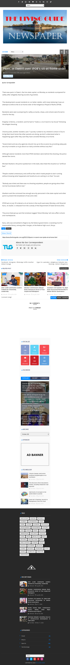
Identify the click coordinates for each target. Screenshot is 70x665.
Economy (36, 524)
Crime (22, 524)
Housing (42, 530)
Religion (39, 545)
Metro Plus (36, 536)
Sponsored (39, 548)
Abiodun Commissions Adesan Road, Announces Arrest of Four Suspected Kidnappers (34, 289)
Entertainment (25, 527)
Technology (31, 551)
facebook (65, 297)
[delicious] (50, 1)
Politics (23, 545)
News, (28, 73)
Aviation (33, 518)
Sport (47, 548)
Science (23, 548)
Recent (35, 378)
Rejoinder (31, 545)
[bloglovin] (33, 1)
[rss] (40, 1)
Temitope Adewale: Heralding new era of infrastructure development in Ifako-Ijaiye (39, 618)
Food (22, 530)
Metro (29, 536)
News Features (25, 542)
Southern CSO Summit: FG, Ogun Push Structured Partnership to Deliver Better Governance (57, 289)
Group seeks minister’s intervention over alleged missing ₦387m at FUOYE (33, 408)
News (4, 274)
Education (45, 524)
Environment (36, 527)
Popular (25, 378)
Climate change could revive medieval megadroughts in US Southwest (37, 475)
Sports (23, 551)
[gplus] (26, 1)
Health (35, 530)
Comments (44, 378)
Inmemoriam (24, 533)
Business (41, 518)
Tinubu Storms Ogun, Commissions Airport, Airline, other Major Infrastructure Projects (39, 609)
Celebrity (24, 521)
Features (45, 527)
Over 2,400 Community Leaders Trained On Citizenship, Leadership (11, 289)
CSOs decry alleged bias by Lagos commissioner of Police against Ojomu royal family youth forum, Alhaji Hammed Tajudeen (34, 399)
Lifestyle (42, 533)
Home (6, 52)
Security (30, 548)
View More (65, 268)
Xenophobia (24, 554)
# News (9, 228)
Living (22, 536)
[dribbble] (36, 1)
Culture (29, 524)
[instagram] (47, 1)
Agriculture (24, 518)
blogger (53, 297)
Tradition (40, 551)
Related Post (7, 268)
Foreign (28, 530)
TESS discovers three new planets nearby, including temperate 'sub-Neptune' (39, 484)
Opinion (34, 542)
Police (42, 542)
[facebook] (18, 1)
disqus (59, 297)
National (23, 539)
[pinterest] (29, 1)
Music (44, 536)
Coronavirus (33, 521)
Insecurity (33, 533)
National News (33, 539)
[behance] (43, 1)
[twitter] (22, 1)
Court (41, 521)
